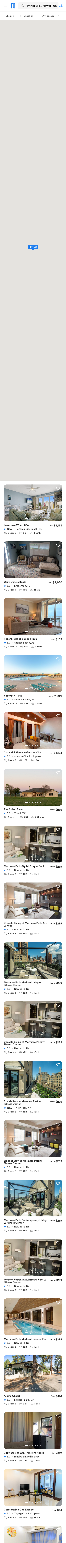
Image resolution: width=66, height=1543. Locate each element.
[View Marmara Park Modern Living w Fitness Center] (33, 962)
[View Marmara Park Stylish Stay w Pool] (33, 846)
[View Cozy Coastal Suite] (33, 561)
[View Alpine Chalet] (33, 1375)
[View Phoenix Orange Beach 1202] (33, 618)
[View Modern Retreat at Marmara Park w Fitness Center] (33, 1259)
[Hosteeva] (13, 6)
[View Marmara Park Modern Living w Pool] (33, 1318)
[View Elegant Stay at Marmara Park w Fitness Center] (33, 1140)
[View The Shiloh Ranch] (33, 789)
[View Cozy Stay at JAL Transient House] (33, 1432)
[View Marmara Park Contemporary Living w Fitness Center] (33, 1200)
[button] (51, 16)
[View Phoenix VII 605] (33, 675)
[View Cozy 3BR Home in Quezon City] (33, 732)
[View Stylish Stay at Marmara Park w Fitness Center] (33, 1081)
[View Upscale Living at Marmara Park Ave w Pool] (33, 902)
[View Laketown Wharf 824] (33, 504)
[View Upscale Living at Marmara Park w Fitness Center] (33, 1021)
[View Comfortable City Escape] (33, 1489)
